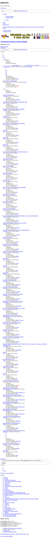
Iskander (5, 330)
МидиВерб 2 (6, 258)
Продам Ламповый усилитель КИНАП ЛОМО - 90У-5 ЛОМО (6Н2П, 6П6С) (20, 215)
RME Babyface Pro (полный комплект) (12, 423)
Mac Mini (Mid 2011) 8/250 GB (10, 409)
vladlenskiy (5, 417)
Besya (4, 131)
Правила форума (4, 46)
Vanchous (5, 96)
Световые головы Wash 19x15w (10, 287)
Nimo (4, 160)
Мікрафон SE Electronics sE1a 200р (11, 380)
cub (4, 153)
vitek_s (4, 259)
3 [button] (3, 56)
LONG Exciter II (6, 180)
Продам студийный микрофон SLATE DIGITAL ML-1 (15, 151)
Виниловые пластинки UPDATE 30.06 (12, 315)
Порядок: (32, 460)
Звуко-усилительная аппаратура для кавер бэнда (14, 430)
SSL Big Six (5, 144)
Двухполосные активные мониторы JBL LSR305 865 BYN (16, 230)
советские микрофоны (8, 166)
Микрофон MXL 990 (8, 159)
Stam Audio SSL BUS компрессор (10, 244)
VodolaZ (5, 110)
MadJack (5, 274)
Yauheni (5, 444)
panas (4, 124)
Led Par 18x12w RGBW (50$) (9, 279)
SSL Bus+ (5, 130)
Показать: (4, 460)
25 (6, 73)
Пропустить (3, 8)
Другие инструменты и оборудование (14, 41)
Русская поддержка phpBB (7, 536)
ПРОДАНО (5, 450)
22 (6, 70)
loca (4, 103)
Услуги (24, 82)
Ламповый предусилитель (9, 194)
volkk (4, 117)
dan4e (4, 360)
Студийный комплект (8, 201)
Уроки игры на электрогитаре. (10, 80)
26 (6, 75)
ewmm (4, 209)
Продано (5, 265)
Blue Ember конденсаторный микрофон (12, 322)
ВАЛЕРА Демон (7, 316)
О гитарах (29, 66)
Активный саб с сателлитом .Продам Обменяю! (14, 123)
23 (6, 71)
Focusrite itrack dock (7, 237)
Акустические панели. (8, 329)
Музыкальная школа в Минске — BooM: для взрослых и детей (15, 534)
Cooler (4, 238)
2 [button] (3, 55)
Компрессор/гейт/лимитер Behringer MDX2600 (13, 109)
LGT (4, 309)
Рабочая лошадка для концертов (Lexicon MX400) (14, 187)
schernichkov (6, 346)
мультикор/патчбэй (7, 173)
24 (6, 72)
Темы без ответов (7, 30)
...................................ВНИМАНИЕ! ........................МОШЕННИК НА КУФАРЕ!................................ (25, 65)
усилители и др (6, 116)
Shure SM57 (5, 272)
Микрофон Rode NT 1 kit (8, 359)
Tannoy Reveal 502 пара (8, 94)
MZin (4, 424)
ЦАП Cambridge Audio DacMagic (10, 402)
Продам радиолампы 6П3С (9, 208)
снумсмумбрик (6, 66)
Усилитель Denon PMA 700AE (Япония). (12, 394)
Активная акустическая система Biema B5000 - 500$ (15, 102)
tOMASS (18, 334)
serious (4, 82)
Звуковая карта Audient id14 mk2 (10, 387)
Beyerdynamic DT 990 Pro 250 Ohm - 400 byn (13, 301)
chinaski (8, 44)
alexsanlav (5, 281)
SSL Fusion (5, 137)
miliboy (4, 245)
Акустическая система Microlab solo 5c (12, 416)
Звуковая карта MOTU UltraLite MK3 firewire (13, 336)
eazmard (5, 224)
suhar (4, 451)
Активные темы (6, 31)
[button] (4, 57)
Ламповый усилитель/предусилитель (11, 443)
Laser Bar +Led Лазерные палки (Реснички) (13, 294)
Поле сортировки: (16, 460)
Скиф (17, 78)
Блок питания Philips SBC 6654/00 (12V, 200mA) (14, 308)
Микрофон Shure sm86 (8, 366)
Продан (5, 352)
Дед (4, 167)
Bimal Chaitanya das (7, 389)
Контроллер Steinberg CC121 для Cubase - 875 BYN (14, 223)
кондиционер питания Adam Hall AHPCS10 (13, 251)
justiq (4, 266)
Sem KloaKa (6, 302)
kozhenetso (5, 431)
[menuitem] (10, 16)
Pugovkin (5, 231)
